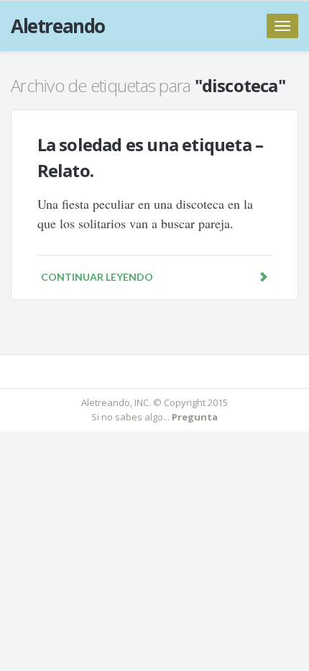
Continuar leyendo (97, 277)
